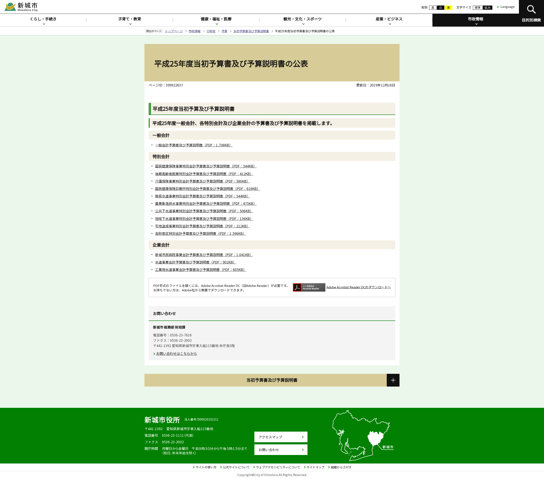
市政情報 (475, 18)
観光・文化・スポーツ (302, 18)
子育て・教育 (129, 18)
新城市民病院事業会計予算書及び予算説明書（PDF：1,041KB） (204, 254)
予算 (224, 31)
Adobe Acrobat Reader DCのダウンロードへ (358, 287)
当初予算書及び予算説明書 (251, 31)
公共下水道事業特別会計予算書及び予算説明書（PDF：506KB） (204, 210)
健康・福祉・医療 (216, 18)
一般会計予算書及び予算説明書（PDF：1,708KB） (193, 144)
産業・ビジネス (389, 18)
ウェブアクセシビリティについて (278, 467)
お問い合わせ (269, 449)
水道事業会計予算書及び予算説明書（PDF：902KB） (195, 262)
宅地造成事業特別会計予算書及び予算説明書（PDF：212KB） (202, 225)
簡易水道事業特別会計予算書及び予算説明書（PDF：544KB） (202, 195)
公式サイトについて (236, 467)
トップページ (174, 31)
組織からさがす (341, 467)
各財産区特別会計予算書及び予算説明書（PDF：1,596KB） (200, 233)
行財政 (211, 31)
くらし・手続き (43, 18)
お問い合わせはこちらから (176, 353)
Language (507, 6)
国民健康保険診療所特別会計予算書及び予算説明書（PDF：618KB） (207, 188)
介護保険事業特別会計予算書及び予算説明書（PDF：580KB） (202, 181)
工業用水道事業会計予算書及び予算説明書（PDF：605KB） (200, 269)
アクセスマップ (270, 436)
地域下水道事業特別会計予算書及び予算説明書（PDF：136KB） (204, 218)
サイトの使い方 (206, 467)
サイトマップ (315, 467)
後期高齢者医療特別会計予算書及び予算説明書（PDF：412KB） (204, 173)
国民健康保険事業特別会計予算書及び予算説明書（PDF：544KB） (206, 166)
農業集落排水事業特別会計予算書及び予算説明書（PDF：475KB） (206, 203)
